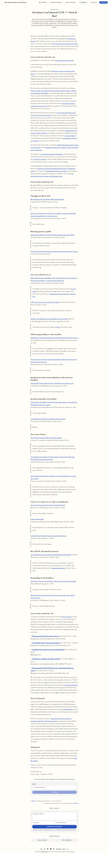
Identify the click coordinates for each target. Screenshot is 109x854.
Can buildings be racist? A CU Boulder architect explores (48, 419)
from (58, 327)
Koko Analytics (67, 617)
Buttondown (44, 851)
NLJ (41, 849)
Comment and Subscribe (54, 826)
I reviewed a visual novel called (52, 154)
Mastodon (58, 849)
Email (34, 784)
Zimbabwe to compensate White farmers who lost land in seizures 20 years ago (54, 338)
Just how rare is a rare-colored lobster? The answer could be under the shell (53, 581)
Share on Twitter (42, 840)
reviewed (40, 159)
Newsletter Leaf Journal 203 (65, 60)
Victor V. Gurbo (36, 91)
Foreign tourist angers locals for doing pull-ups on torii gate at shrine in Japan (54, 251)
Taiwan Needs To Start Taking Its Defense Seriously (46, 438)
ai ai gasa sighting (70, 136)
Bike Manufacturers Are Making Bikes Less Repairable (47, 199)
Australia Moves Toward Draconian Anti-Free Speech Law (48, 536)
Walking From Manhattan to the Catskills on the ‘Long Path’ (49, 319)
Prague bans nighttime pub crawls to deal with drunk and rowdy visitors (53, 235)
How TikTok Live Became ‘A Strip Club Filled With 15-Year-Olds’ (51, 555)
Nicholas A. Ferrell (72, 44)
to (53, 327)
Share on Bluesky (66, 840)
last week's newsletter (71, 685)
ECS (44, 849)
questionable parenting (59, 568)
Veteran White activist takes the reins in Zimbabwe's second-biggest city (52, 383)
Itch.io (64, 849)
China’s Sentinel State (37, 519)
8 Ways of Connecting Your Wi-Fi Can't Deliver (45, 302)
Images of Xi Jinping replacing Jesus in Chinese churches (48, 505)
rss (68, 849)
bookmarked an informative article (56, 171)
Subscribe (103, 2)
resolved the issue (68, 709)
